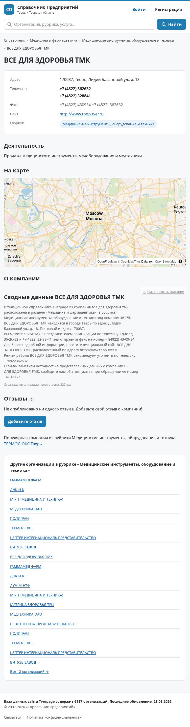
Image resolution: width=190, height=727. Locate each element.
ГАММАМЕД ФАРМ (25, 480)
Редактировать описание (163, 292)
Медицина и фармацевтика (53, 40)
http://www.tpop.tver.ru (82, 114)
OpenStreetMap (165, 261)
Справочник (14, 40)
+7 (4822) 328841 (75, 96)
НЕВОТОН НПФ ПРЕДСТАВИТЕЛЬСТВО (42, 623)
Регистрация (168, 9)
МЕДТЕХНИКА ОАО (26, 509)
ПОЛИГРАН (19, 518)
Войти (139, 9)
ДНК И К (17, 489)
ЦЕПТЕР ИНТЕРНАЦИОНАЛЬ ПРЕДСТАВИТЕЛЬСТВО (53, 537)
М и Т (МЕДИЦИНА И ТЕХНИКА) (36, 499)
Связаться (12, 717)
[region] (95, 222)
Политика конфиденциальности (54, 717)
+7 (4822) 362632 (75, 88)
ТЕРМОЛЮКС (21, 528)
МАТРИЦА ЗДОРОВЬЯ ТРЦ (32, 604)
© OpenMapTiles (129, 261)
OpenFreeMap (107, 261)
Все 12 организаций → (29, 671)
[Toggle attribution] (180, 261)
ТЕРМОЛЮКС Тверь (23, 444)
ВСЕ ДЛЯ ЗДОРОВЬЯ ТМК (31, 556)
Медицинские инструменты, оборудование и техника (128, 40)
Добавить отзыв (25, 421)
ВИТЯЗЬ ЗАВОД (23, 547)
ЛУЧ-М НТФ (20, 585)
